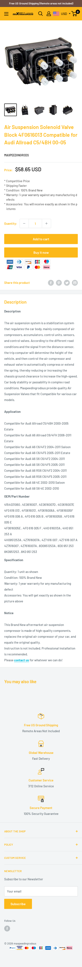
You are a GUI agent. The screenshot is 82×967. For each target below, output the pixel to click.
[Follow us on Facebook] (7, 928)
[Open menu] (6, 14)
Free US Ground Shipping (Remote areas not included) (41, 3)
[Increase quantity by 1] (46, 223)
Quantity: (10, 223)
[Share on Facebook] (51, 282)
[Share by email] (75, 282)
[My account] (49, 13)
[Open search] (40, 13)
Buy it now (41, 252)
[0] (74, 13)
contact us (21, 660)
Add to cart (41, 239)
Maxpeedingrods (16, 155)
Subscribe (18, 904)
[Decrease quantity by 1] (24, 223)
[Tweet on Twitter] (67, 282)
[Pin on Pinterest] (59, 282)
